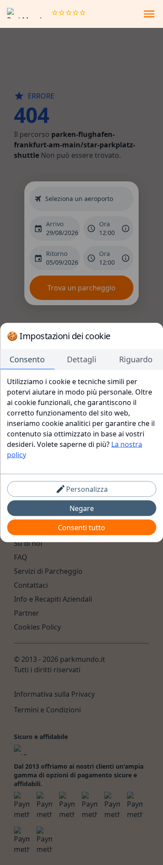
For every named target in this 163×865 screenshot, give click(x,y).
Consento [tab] (27, 359)
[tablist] (81, 359)
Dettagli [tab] (81, 359)
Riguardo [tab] (136, 359)
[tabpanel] (81, 418)
